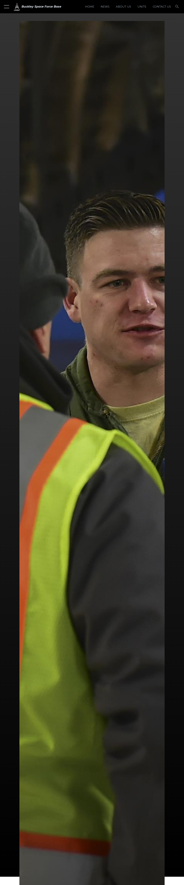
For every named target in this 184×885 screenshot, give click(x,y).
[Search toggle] (178, 7)
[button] (6, 7)
